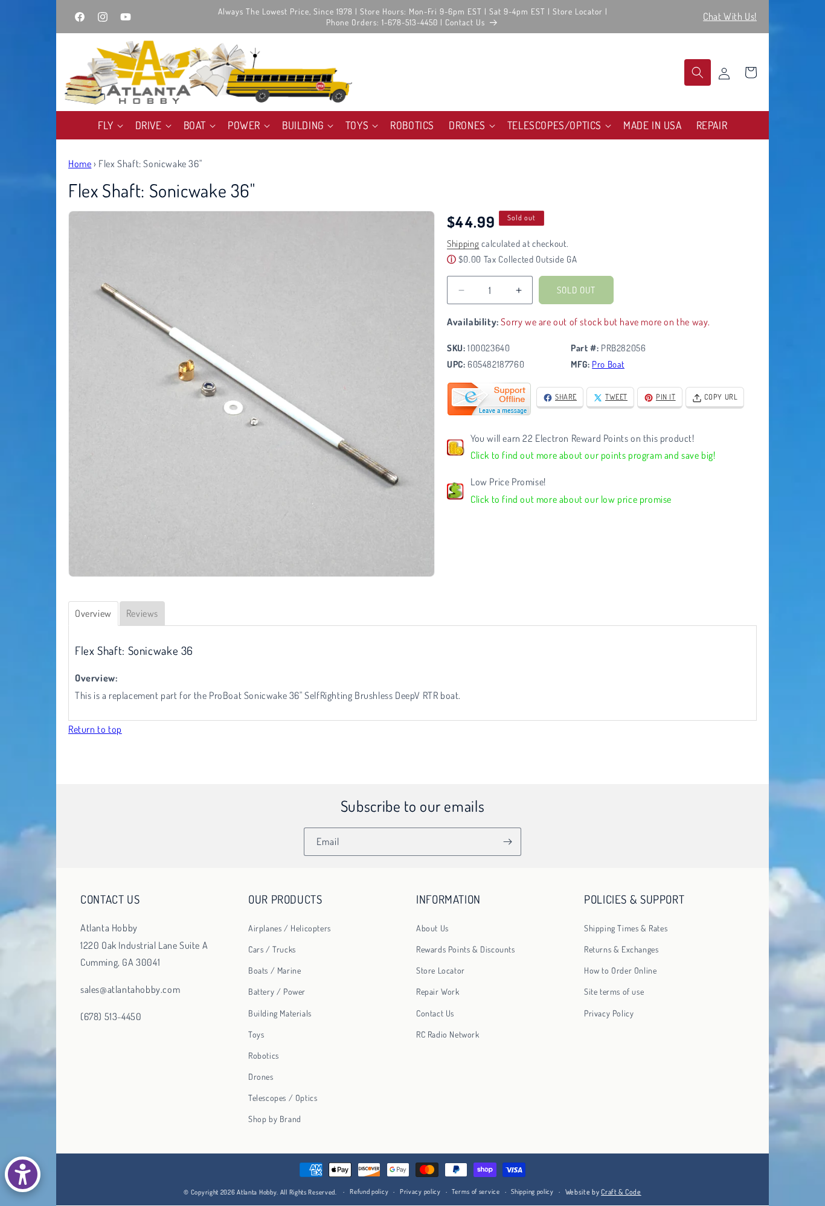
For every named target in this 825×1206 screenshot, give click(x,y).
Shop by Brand (274, 1119)
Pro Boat (608, 365)
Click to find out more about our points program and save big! (593, 456)
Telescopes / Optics (282, 1098)
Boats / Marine (274, 970)
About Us (432, 927)
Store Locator (440, 970)
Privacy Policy (609, 1012)
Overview (93, 613)
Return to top (95, 729)
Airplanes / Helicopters (289, 927)
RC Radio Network (448, 1034)
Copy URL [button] (721, 397)
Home (79, 164)
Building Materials (280, 1012)
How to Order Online (620, 970)
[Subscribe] (507, 842)
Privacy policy (420, 1192)
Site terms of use (614, 991)
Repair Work (438, 991)
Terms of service (475, 1192)
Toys (256, 1034)
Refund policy (369, 1192)
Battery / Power (277, 991)
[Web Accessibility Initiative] (22, 1174)
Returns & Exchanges (621, 948)
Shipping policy (532, 1192)
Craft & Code (621, 1191)
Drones (261, 1076)
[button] (109, 125)
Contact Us (435, 1012)
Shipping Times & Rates (625, 927)
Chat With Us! (730, 16)
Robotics (263, 1055)
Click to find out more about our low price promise (571, 500)
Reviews (142, 613)
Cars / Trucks (272, 948)
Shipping (463, 244)
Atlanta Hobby (257, 1192)
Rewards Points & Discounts (465, 948)
